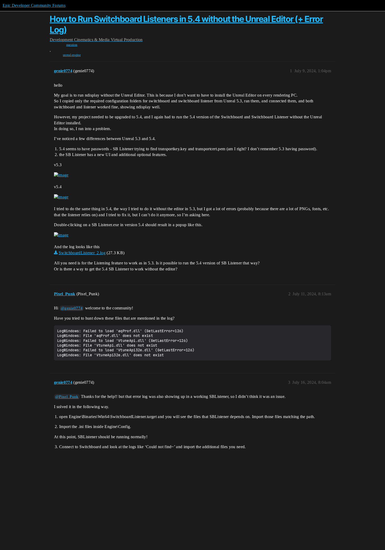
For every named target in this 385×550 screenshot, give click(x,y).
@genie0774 (71, 308)
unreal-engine (72, 55)
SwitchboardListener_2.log (82, 253)
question (72, 45)
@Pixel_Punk (67, 397)
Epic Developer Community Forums (34, 5)
